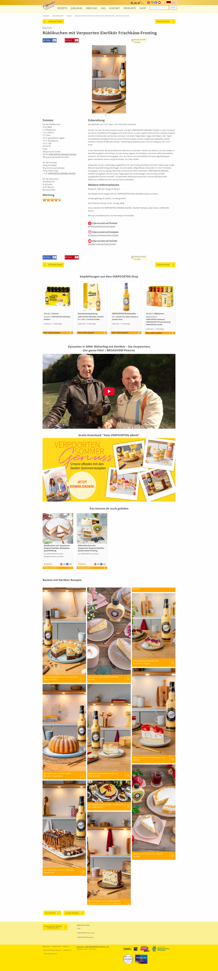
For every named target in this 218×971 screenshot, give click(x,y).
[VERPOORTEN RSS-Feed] (163, 2)
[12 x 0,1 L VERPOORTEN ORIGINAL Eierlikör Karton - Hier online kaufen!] (58, 296)
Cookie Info (66, 950)
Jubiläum (76, 8)
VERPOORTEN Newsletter (86, 937)
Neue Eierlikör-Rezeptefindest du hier (53, 927)
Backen (69, 16)
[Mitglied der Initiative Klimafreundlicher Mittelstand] (161, 949)
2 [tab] (109, 115)
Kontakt (114, 8)
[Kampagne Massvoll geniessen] (127, 949)
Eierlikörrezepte (58, 16)
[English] (174, 2)
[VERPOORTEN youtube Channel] (159, 2)
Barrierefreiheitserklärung (52, 950)
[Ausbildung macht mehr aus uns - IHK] (141, 959)
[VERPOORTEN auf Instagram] (152, 2)
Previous (48, 83)
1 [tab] (105, 115)
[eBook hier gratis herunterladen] (109, 469)
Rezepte (62, 8)
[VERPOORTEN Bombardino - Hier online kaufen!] (126, 296)
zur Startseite (50, 913)
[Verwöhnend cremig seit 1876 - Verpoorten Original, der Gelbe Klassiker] (48, 5)
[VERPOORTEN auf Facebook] (155, 2)
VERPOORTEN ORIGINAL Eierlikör (63, 154)
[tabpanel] (109, 79)
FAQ (103, 8)
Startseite (46, 16)
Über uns (91, 8)
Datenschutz (56, 946)
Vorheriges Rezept (55, 21)
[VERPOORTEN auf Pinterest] (148, 2)
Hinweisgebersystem (50, 954)
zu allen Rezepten (72, 913)
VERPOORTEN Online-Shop (86, 933)
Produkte (130, 8)
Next (169, 83)
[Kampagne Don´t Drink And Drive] (136, 949)
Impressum (46, 946)
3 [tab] (112, 115)
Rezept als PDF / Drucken (140, 41)
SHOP (143, 8)
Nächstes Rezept (163, 21)
